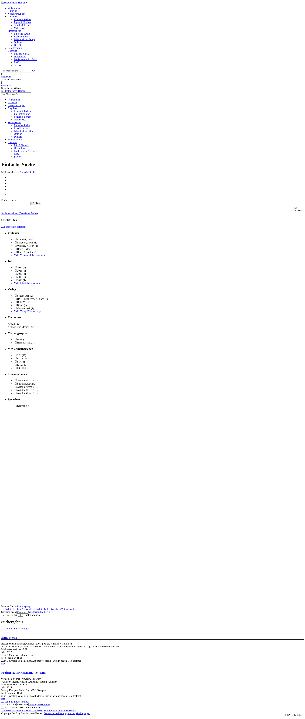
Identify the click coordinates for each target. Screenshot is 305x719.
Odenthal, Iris (24, 239)
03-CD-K (22, 368)
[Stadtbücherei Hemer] (13, 2)
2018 (19, 280)
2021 (19, 270)
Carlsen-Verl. (23, 308)
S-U (19, 355)
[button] (299, 209)
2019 (19, 277)
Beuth (20, 305)
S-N (19, 361)
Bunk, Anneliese (25, 252)
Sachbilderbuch (25, 383)
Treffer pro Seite (32, 615)
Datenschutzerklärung (55, 713)
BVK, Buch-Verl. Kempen (30, 299)
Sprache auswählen (11, 79)
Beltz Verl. (22, 302)
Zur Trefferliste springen (13, 226)
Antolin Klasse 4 (25, 380)
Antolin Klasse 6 (25, 393)
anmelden (6, 76)
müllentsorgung (22, 606)
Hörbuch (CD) (24, 342)
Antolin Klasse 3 (25, 390)
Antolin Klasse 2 (25, 386)
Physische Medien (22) (22, 327)
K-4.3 (20, 358)
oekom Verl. (23, 295)
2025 (19, 267)
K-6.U (20, 364)
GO (34, 70)
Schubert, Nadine (26, 242)
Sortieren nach (8, 612)
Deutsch (21, 406)
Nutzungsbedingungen (79, 713)
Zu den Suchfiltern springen (15, 628)
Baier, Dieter (23, 249)
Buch (20, 339)
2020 (19, 273)
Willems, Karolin (25, 245)
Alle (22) (15, 323)
